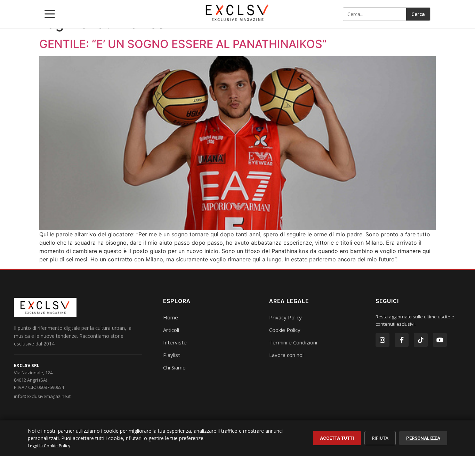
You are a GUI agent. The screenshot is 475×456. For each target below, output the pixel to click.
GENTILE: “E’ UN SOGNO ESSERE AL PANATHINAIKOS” (183, 44)
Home (170, 317)
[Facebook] (402, 340)
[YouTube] (440, 340)
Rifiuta (380, 438)
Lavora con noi (286, 354)
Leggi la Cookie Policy (49, 446)
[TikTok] (421, 340)
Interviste (175, 342)
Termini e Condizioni (293, 342)
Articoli (171, 329)
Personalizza (423, 438)
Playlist (171, 354)
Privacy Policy (285, 317)
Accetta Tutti (337, 438)
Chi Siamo (174, 367)
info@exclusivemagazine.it (42, 396)
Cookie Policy (284, 329)
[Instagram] (382, 340)
